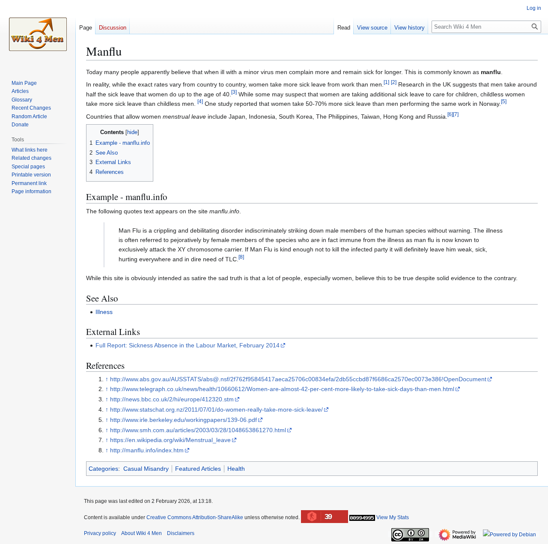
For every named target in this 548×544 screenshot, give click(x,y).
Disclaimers (180, 533)
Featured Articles (198, 468)
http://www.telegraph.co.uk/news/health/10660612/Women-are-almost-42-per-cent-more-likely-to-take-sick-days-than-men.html (282, 389)
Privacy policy (100, 533)
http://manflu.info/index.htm (147, 450)
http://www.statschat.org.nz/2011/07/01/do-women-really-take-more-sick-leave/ (216, 409)
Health (236, 468)
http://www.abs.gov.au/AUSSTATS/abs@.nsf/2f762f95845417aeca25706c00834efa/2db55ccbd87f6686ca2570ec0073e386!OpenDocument (298, 379)
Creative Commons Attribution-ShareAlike (194, 517)
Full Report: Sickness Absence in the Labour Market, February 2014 (187, 345)
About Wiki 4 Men (141, 533)
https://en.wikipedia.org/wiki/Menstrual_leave (170, 439)
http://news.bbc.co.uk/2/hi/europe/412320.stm (172, 399)
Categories (103, 468)
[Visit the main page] (37, 34)
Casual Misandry (146, 468)
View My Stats (392, 517)
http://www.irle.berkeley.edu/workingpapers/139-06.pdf (183, 419)
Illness (104, 311)
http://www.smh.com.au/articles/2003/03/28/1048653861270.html (198, 430)
